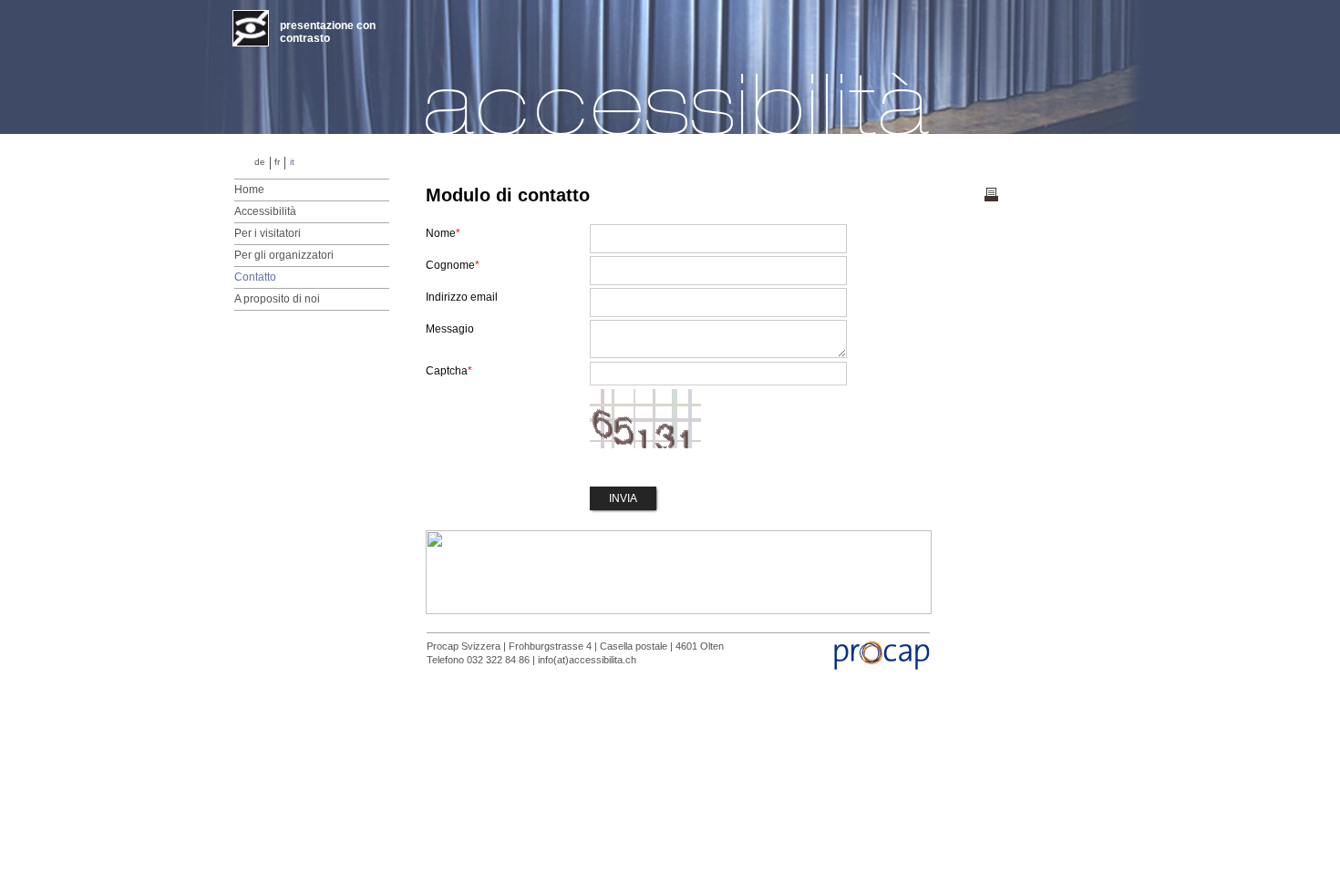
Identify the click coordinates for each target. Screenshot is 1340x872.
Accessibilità (265, 211)
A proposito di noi (277, 298)
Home (249, 189)
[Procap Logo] (881, 666)
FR (277, 162)
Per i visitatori (267, 233)
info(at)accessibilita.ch (587, 659)
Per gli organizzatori (284, 255)
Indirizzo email (462, 297)
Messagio (450, 329)
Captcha (449, 370)
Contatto (255, 277)
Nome (443, 233)
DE (259, 162)
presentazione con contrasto (328, 32)
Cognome (452, 265)
